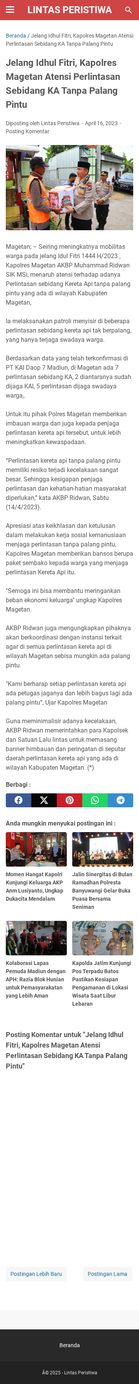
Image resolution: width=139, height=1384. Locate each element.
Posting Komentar (27, 131)
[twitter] (44, 800)
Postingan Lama (107, 1274)
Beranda (69, 1345)
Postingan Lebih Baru (36, 1274)
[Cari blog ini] (128, 10)
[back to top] (123, 1366)
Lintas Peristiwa (69, 10)
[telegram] (120, 800)
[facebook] (18, 800)
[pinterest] (69, 800)
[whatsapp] (95, 800)
